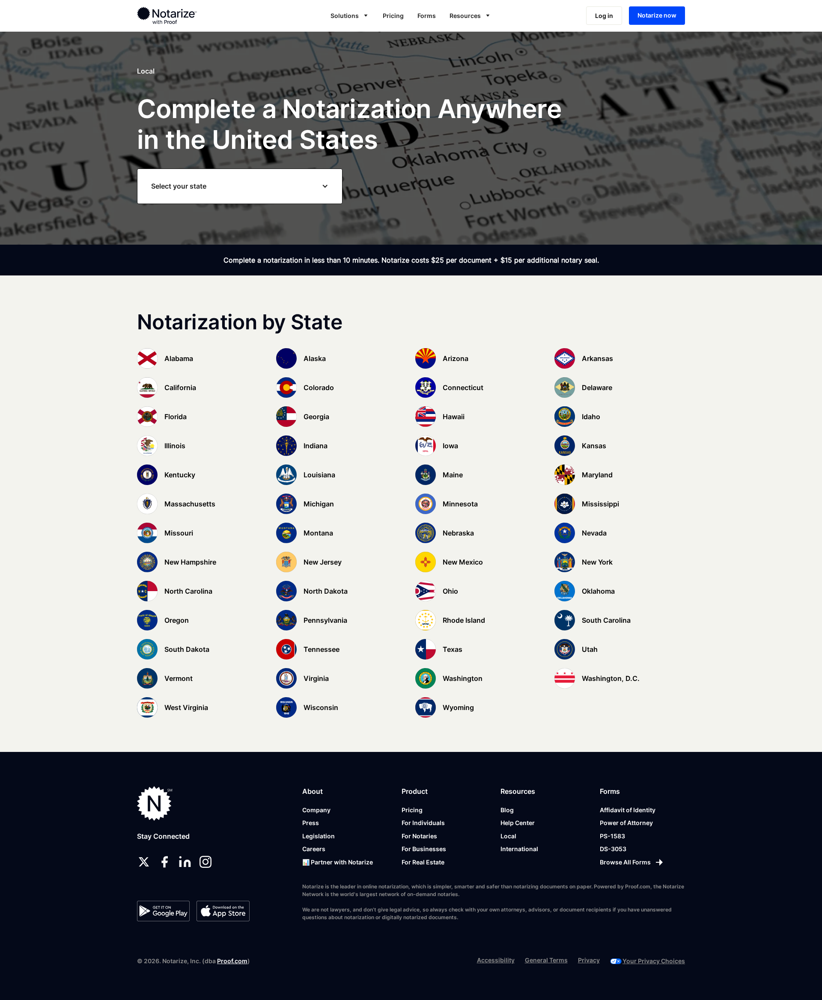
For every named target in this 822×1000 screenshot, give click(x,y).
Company (316, 810)
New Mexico (463, 562)
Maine (453, 474)
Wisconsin (321, 707)
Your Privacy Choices (653, 960)
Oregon (176, 620)
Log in (604, 15)
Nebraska (458, 533)
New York (597, 562)
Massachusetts (189, 504)
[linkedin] (185, 862)
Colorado (319, 387)
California (180, 387)
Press (310, 822)
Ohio (450, 591)
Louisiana (319, 474)
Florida (175, 416)
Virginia (316, 678)
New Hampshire (190, 562)
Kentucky (179, 474)
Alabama (178, 358)
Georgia (316, 416)
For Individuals (423, 822)
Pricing (393, 15)
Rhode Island (464, 620)
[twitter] (144, 862)
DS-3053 (613, 848)
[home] (194, 15)
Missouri (178, 533)
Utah (590, 649)
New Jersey (323, 562)
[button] (350, 16)
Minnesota (460, 504)
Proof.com (232, 960)
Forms (426, 15)
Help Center (517, 822)
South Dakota (186, 649)
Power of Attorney (626, 822)
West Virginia (186, 707)
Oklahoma (598, 591)
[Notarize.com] (155, 803)
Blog (507, 810)
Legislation (318, 836)
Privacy (589, 960)
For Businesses (424, 848)
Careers (313, 848)
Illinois (174, 445)
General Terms (546, 960)
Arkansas (597, 358)
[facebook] (164, 862)
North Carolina (188, 591)
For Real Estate (423, 862)
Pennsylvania (325, 620)
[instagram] (205, 862)
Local (508, 836)
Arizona (455, 358)
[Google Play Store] (163, 911)
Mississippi (600, 504)
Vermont (178, 678)
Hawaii (454, 416)
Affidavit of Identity (627, 810)
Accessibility (496, 960)
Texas (452, 649)
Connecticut (463, 387)
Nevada (594, 533)
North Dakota (326, 591)
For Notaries (419, 836)
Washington (462, 678)
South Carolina (606, 620)
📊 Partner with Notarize (337, 862)
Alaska (315, 358)
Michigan (319, 504)
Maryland (597, 474)
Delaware (597, 387)
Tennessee (322, 649)
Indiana (316, 445)
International (519, 848)
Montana (318, 533)
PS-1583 (612, 836)
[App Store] (223, 911)
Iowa (450, 445)
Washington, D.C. (611, 678)
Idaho (591, 416)
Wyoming (458, 707)
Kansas (594, 445)
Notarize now (656, 15)
